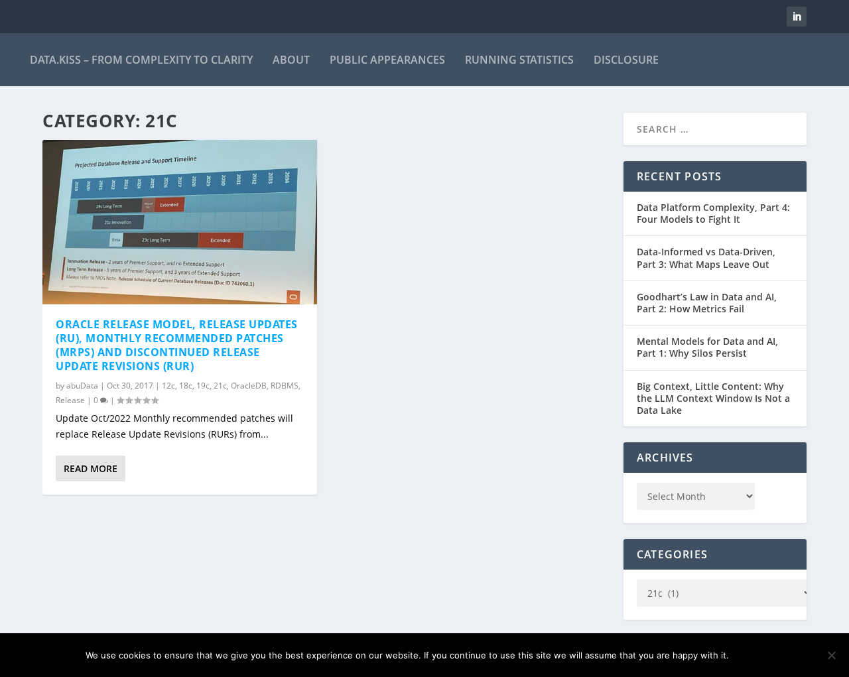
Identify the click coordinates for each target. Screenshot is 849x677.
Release (70, 400)
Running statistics (519, 59)
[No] (831, 655)
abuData (82, 385)
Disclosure (626, 59)
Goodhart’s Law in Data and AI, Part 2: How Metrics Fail (707, 302)
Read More (90, 468)
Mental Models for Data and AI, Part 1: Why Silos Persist (707, 347)
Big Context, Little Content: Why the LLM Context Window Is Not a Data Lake (713, 398)
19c (203, 385)
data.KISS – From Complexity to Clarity (141, 59)
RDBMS (284, 385)
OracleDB (249, 385)
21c (220, 385)
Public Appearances (387, 59)
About (291, 59)
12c (168, 385)
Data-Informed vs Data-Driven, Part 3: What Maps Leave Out (706, 257)
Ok (750, 655)
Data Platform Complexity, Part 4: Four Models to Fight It (713, 213)
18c (185, 385)
